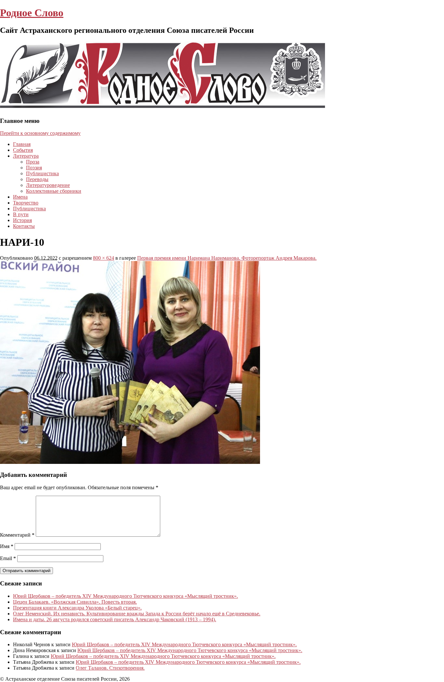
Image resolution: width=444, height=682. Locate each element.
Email (8, 558)
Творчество (25, 202)
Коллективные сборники (53, 191)
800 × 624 (103, 258)
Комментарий (17, 535)
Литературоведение (48, 185)
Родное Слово (31, 13)
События (23, 150)
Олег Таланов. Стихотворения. (110, 668)
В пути (21, 214)
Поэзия (34, 167)
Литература (26, 156)
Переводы (37, 179)
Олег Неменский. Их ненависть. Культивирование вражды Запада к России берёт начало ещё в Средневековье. (136, 613)
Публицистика (42, 173)
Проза (32, 161)
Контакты (24, 226)
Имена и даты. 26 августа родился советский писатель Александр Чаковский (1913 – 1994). (114, 619)
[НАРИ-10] (130, 462)
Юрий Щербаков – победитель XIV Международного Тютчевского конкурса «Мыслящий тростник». (125, 596)
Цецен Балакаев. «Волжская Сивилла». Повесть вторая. (75, 602)
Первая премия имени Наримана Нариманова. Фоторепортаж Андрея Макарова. (227, 258)
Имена (20, 197)
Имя (6, 546)
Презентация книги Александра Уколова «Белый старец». (77, 607)
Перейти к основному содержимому (40, 133)
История (22, 220)
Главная (22, 144)
